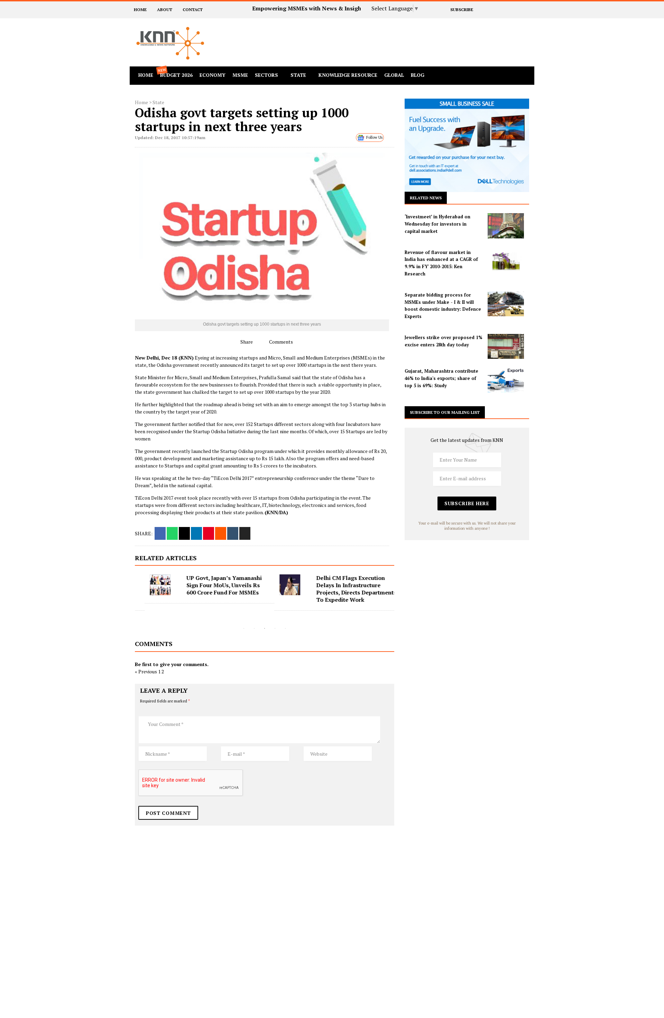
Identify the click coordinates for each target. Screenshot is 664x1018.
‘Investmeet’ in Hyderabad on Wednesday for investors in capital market (437, 223)
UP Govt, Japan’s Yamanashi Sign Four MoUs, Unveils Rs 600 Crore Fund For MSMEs (214, 585)
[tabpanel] (200, 588)
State (298, 75)
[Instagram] (508, 9)
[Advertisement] (396, 33)
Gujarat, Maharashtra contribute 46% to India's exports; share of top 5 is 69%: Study (441, 378)
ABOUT (164, 9)
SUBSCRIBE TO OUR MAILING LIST (445, 412)
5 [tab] (285, 628)
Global (394, 75)
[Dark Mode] (517, 75)
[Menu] (528, 75)
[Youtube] (527, 9)
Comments (280, 341)
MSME (240, 75)
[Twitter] (490, 9)
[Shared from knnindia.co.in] (244, 533)
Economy (212, 75)
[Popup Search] (505, 75)
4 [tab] (274, 628)
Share (246, 341)
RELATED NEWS (426, 197)
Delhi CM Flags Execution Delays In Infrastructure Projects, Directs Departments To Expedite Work (346, 588)
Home (141, 102)
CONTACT (193, 9)
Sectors (266, 75)
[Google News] (518, 9)
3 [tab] (264, 628)
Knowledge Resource (348, 75)
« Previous (146, 671)
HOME (140, 9)
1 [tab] (243, 628)
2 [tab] (254, 628)
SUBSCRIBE (461, 9)
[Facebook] (480, 9)
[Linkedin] (499, 9)
